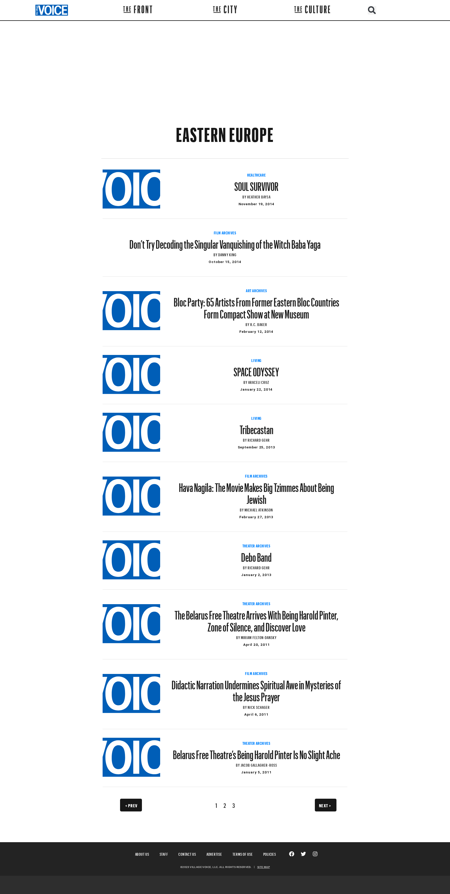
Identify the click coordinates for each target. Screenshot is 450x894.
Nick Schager (259, 707)
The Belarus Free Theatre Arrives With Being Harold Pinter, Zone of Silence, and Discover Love (256, 619)
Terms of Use (243, 854)
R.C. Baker (258, 324)
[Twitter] (303, 854)
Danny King (227, 254)
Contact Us (187, 854)
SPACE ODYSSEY (256, 369)
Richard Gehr (259, 439)
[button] (372, 10)
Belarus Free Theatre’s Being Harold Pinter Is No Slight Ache (256, 752)
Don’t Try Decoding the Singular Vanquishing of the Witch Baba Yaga (225, 242)
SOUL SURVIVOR (256, 184)
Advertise (214, 854)
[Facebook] (291, 854)
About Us (142, 854)
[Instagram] (315, 854)
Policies (269, 854)
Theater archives (256, 545)
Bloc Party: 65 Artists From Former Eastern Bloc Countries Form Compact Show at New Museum (256, 306)
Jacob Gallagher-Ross (259, 764)
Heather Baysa (259, 196)
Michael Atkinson (259, 509)
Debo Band (256, 555)
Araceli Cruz (259, 382)
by (244, 196)
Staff (164, 854)
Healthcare (256, 174)
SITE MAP (263, 866)
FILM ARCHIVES (225, 232)
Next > (325, 805)
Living (256, 360)
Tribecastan (256, 427)
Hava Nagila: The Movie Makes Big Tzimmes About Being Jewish (256, 491)
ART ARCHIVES (256, 290)
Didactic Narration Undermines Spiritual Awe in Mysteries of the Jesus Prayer (256, 688)
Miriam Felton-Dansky (259, 637)
